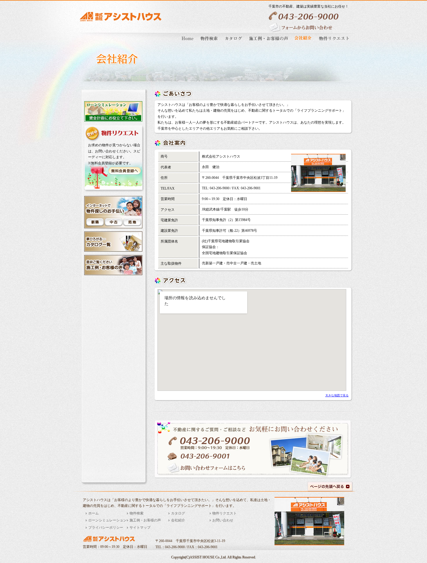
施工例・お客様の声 (145, 520)
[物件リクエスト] (333, 42)
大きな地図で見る (337, 395)
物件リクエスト (224, 513)
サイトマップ (140, 527)
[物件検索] (209, 42)
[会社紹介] (303, 42)
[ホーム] (188, 42)
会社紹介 (178, 520)
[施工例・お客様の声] (269, 42)
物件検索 (136, 513)
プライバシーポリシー (105, 527)
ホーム (93, 513)
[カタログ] (234, 42)
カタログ (178, 513)
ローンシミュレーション (107, 520)
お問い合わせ (222, 520)
